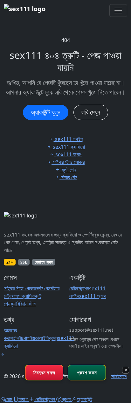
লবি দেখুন (90, 112)
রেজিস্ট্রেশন (79, 288)
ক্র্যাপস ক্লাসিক (21, 296)
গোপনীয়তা (30, 338)
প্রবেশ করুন (87, 372)
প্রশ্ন (53, 338)
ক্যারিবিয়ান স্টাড (23, 303)
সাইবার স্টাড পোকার (20, 288)
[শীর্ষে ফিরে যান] (2, 354)
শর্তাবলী (16, 338)
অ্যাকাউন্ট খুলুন (45, 112)
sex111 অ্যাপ (92, 296)
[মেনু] (118, 10)
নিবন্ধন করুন (44, 372)
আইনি (44, 338)
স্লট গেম (43, 288)
